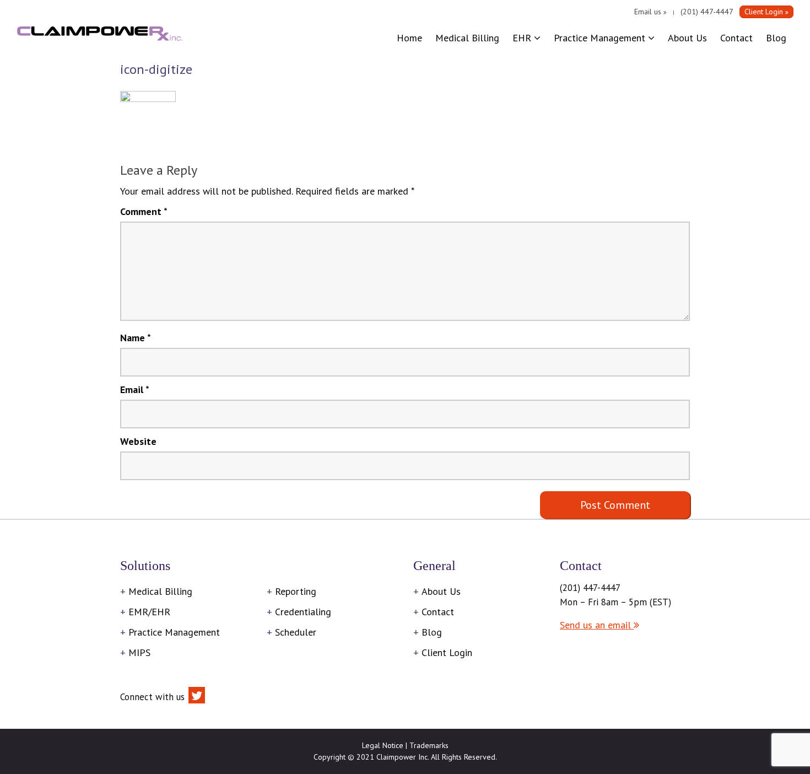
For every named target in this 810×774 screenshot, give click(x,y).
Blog (776, 37)
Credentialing (303, 611)
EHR (523, 37)
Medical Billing (467, 37)
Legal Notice (382, 745)
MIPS (139, 652)
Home (409, 37)
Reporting (295, 591)
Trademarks (429, 745)
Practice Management (601, 37)
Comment (144, 211)
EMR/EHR (149, 611)
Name (135, 337)
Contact (736, 37)
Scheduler (295, 632)
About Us (687, 37)
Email (134, 389)
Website (138, 441)
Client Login (447, 652)
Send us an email (597, 625)
